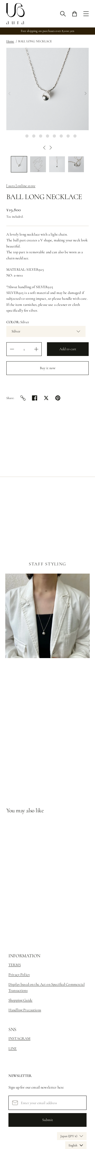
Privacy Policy (19, 974)
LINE (12, 1048)
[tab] (20, 136)
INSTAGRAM (19, 1038)
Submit (47, 1120)
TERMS (14, 965)
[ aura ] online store (20, 186)
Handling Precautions (24, 1010)
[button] (19, 164)
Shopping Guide (20, 1000)
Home (10, 41)
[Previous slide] (9, 93)
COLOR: (17, 322)
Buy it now (47, 368)
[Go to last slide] (44, 147)
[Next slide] (85, 93)
